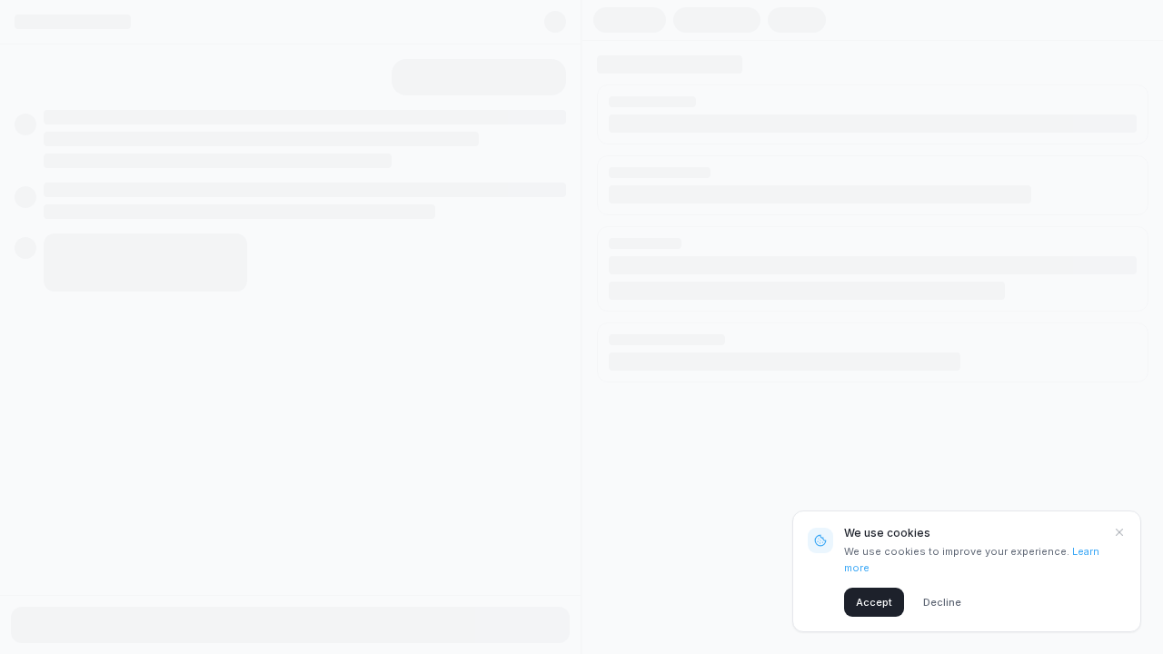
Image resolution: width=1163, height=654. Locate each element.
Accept (874, 602)
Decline (942, 602)
